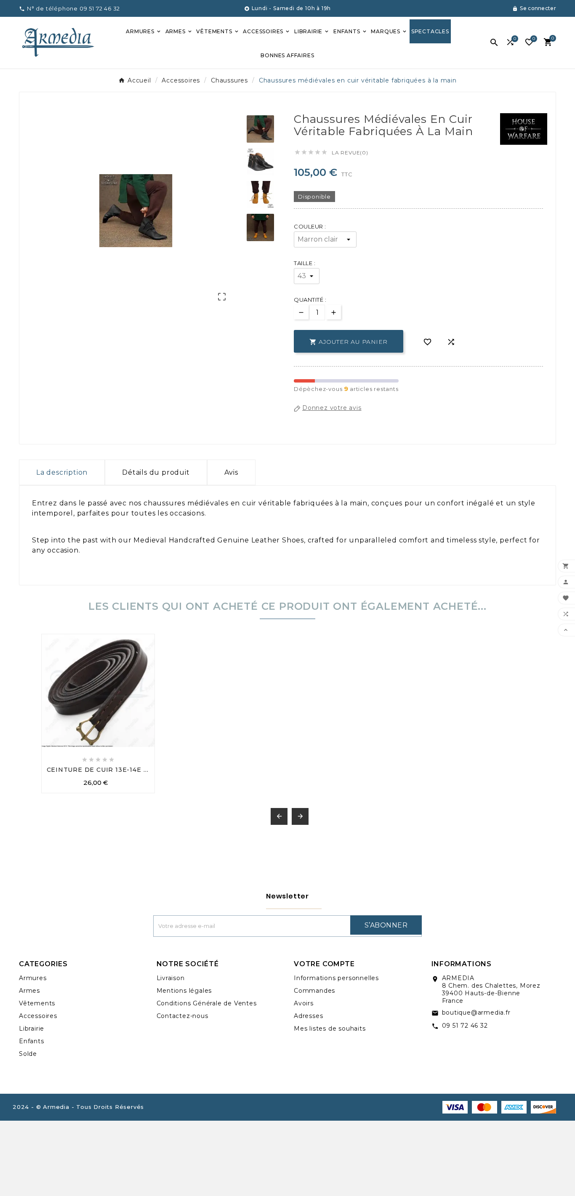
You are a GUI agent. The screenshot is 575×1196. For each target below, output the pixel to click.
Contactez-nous (182, 1016)
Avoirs (304, 1003)
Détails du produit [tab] (155, 472)
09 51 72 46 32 (465, 1025)
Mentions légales (184, 990)
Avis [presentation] (231, 472)
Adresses (308, 1016)
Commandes (314, 990)
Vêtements (37, 1003)
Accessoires (38, 1016)
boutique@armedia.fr (476, 1012)
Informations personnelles (336, 978)
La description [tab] (62, 472)
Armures (33, 978)
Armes (29, 990)
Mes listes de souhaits (330, 1028)
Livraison (171, 978)
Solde (28, 1054)
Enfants (31, 1041)
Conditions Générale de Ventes (207, 1003)
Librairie (31, 1028)
